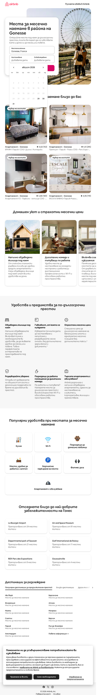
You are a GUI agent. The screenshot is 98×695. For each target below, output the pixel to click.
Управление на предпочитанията (75, 678)
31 (13, 104)
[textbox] (20, 60)
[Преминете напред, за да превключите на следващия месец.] (43, 67)
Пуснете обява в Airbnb (77, 4)
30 (43, 98)
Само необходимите (46, 677)
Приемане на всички (19, 677)
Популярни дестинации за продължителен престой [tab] (28, 587)
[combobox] (31, 51)
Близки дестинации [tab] (65, 587)
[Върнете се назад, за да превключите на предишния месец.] (14, 67)
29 (38, 98)
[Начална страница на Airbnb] (11, 4)
